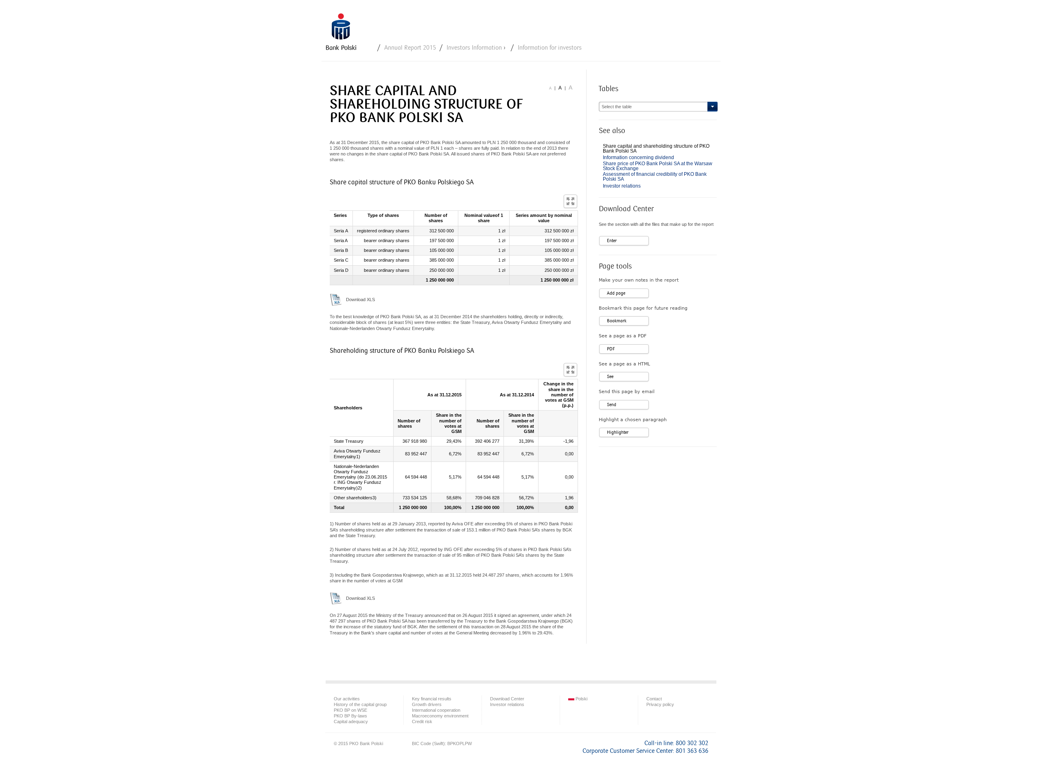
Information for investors (550, 47)
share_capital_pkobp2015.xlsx (336, 299)
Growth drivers (427, 704)
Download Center (507, 698)
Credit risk (422, 721)
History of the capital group (360, 704)
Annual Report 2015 (410, 47)
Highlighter (617, 432)
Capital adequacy (351, 721)
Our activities (347, 698)
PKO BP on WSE (350, 710)
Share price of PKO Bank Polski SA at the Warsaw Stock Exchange (657, 166)
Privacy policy (660, 704)
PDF (611, 349)
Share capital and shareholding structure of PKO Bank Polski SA (656, 148)
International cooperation (436, 710)
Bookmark (616, 321)
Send (611, 404)
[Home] (341, 31)
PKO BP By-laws (350, 715)
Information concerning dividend (638, 157)
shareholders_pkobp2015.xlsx (336, 598)
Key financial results (431, 698)
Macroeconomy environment (440, 715)
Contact (654, 698)
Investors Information (474, 47)
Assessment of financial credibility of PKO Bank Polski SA (655, 176)
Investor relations (622, 186)
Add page (616, 293)
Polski (580, 698)
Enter (612, 240)
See (610, 376)
